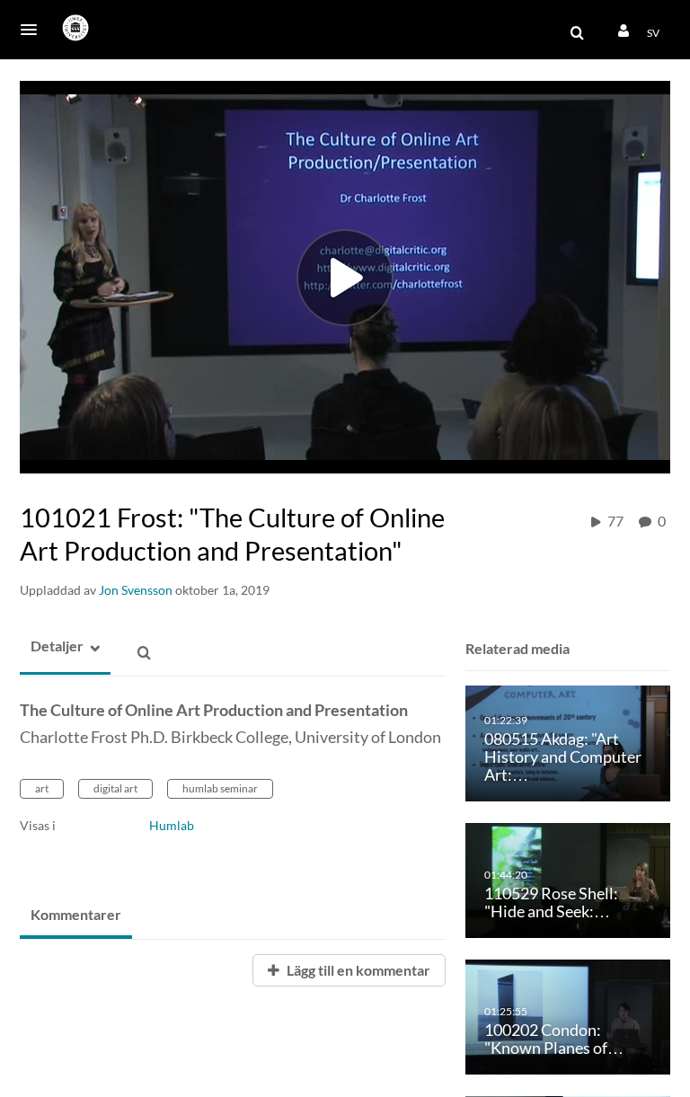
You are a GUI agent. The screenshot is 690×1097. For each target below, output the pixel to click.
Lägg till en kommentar (357, 969)
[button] (34, 29)
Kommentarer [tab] (76, 914)
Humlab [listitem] (171, 825)
